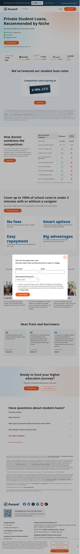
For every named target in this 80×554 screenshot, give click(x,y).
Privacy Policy (24, 290)
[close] (64, 257)
